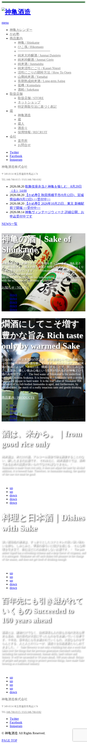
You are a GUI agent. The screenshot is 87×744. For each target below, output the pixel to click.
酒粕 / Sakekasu (28, 89)
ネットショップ (29, 102)
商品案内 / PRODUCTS (18, 397)
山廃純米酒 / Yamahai (33, 76)
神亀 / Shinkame (28, 42)
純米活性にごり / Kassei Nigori (39, 68)
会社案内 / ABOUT (15, 670)
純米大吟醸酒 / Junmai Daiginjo (39, 55)
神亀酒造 (24, 115)
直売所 (23, 140)
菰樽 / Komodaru (29, 85)
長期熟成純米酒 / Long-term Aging (41, 81)
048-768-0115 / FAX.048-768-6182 (23, 712)
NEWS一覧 (9, 224)
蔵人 (21, 123)
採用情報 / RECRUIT (32, 132)
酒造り (23, 128)
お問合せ (24, 145)
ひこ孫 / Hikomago (31, 47)
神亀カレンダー (21, 29)
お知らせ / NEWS (14, 287)
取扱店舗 (16, 94)
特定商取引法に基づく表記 (37, 106)
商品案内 (16, 38)
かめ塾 (14, 34)
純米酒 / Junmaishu (31, 64)
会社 (13, 136)
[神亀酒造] (16, 11)
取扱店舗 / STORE (31, 98)
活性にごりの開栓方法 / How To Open (44, 72)
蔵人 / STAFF (11, 480)
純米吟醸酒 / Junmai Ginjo (36, 59)
